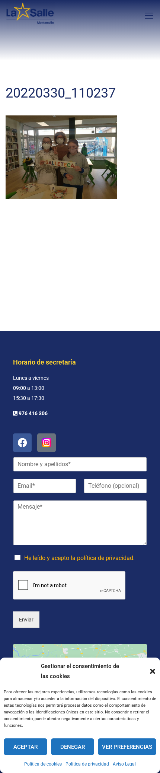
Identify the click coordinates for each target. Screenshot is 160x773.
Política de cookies (43, 764)
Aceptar (25, 747)
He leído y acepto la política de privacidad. (79, 558)
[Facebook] (22, 442)
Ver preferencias (127, 747)
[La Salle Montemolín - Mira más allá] (30, 15)
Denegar (72, 747)
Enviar (26, 620)
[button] (152, 671)
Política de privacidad (87, 764)
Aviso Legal (124, 764)
